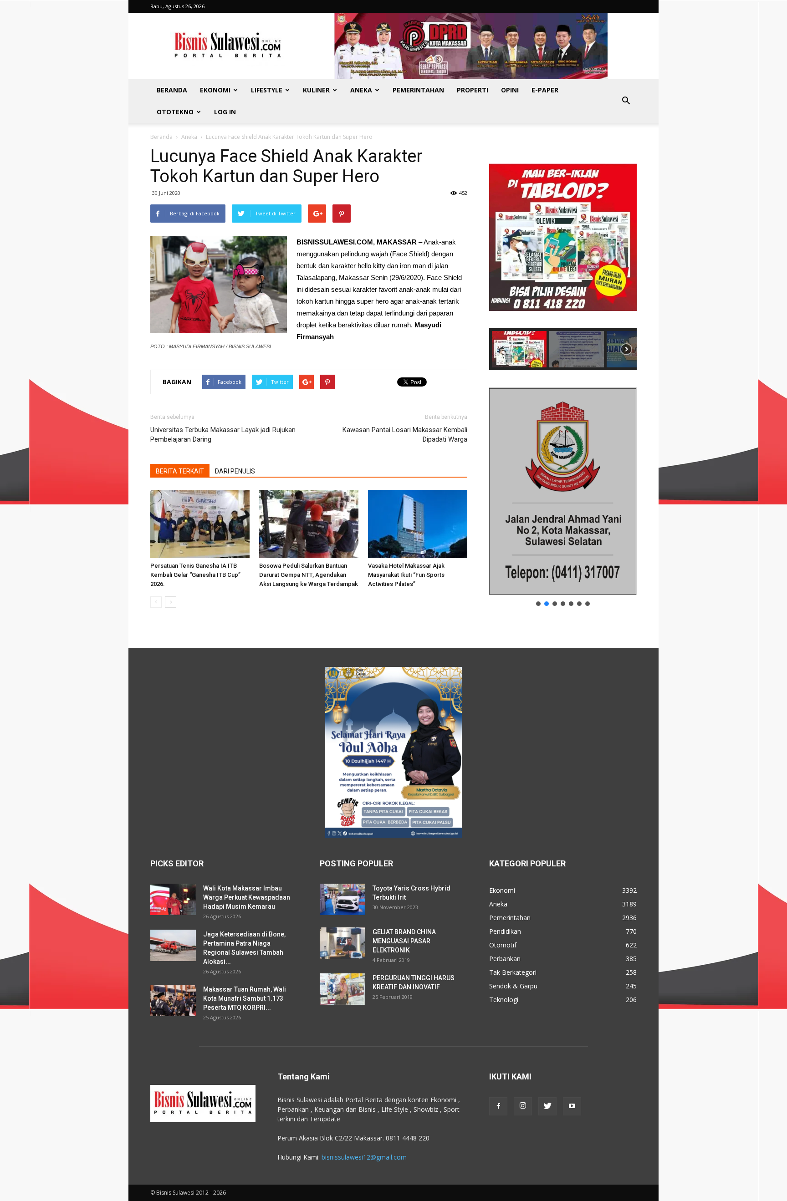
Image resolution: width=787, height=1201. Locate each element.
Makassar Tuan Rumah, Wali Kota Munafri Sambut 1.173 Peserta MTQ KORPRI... (244, 998)
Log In (225, 111)
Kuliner (316, 90)
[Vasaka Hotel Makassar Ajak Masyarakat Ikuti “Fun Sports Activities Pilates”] (417, 524)
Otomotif (502, 945)
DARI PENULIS (235, 471)
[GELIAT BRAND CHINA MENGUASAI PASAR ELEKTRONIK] (342, 943)
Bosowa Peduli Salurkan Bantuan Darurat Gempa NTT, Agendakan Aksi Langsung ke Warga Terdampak (308, 574)
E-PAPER (544, 90)
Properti (472, 90)
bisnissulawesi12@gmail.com (364, 1157)
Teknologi (503, 999)
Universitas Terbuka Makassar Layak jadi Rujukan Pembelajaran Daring (223, 434)
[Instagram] (523, 1106)
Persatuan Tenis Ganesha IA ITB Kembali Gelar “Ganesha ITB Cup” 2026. (195, 574)
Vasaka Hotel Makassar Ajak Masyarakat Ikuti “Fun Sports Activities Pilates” (406, 574)
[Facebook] (498, 1106)
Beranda (172, 90)
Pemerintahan (418, 90)
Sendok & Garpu (513, 986)
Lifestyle (266, 90)
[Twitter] (547, 1106)
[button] (626, 101)
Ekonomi (215, 90)
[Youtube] (572, 1106)
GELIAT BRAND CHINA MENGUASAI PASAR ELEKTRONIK (404, 941)
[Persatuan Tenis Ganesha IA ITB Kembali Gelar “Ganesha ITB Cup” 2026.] (200, 524)
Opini (510, 90)
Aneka (361, 90)
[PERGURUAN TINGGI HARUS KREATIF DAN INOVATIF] (342, 989)
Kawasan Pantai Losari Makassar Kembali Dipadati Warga (404, 434)
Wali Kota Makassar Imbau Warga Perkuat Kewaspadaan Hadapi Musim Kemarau (246, 897)
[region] (563, 258)
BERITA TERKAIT (180, 471)
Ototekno (175, 111)
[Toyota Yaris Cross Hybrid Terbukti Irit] (342, 899)
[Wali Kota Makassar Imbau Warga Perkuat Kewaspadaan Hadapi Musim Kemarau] (173, 899)
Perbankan (505, 958)
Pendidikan (505, 931)
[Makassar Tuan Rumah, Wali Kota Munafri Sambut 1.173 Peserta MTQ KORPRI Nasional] (173, 1000)
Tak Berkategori (513, 972)
